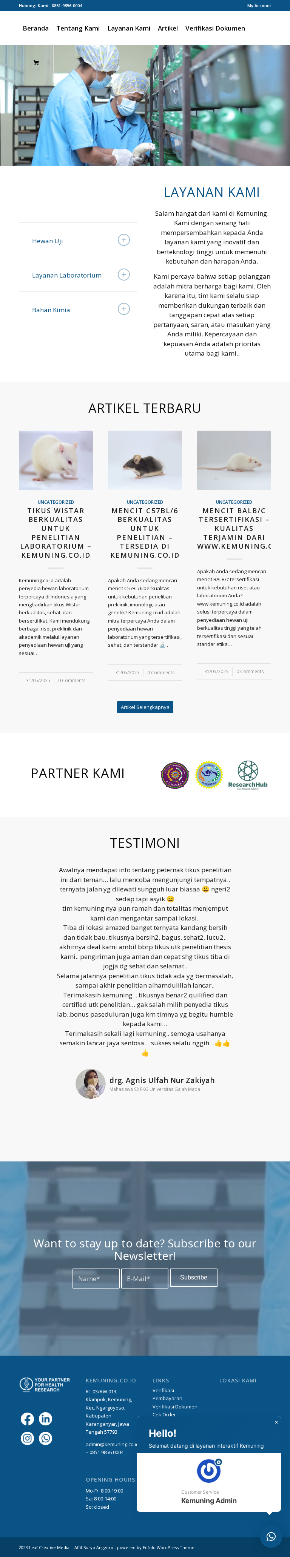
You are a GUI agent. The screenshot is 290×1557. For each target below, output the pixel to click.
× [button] (276, 1422)
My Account (259, 5)
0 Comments (72, 680)
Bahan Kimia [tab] (51, 309)
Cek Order (165, 1414)
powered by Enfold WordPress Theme (155, 1547)
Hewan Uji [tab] (47, 240)
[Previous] (6, 105)
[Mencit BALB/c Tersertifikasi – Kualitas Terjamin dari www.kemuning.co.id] (234, 461)
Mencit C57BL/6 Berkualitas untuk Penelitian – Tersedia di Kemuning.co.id (145, 533)
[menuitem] (257, 6)
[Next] (283, 105)
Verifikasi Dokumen (175, 1406)
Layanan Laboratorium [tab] (67, 275)
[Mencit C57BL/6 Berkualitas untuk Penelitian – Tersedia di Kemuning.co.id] (145, 461)
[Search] (255, 28)
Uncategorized (56, 502)
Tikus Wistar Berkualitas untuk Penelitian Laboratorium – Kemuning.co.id (56, 533)
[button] (209, 1482)
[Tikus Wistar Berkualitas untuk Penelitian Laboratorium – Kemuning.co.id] (56, 461)
